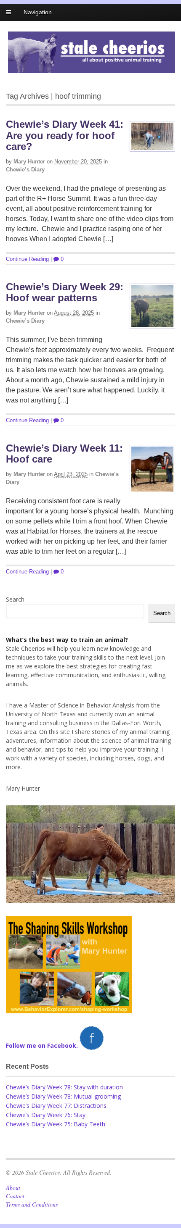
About (13, 1187)
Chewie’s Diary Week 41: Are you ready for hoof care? (64, 135)
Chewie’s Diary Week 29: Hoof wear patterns (64, 292)
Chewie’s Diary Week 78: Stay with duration (64, 1087)
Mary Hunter (29, 161)
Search (15, 599)
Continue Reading (27, 259)
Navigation (38, 12)
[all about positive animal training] (91, 69)
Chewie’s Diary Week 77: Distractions (56, 1106)
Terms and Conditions (32, 1204)
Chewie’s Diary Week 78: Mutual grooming (63, 1096)
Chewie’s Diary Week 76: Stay (45, 1115)
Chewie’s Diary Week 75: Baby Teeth (55, 1124)
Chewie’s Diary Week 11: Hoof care (64, 453)
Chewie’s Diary (25, 169)
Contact (15, 1196)
